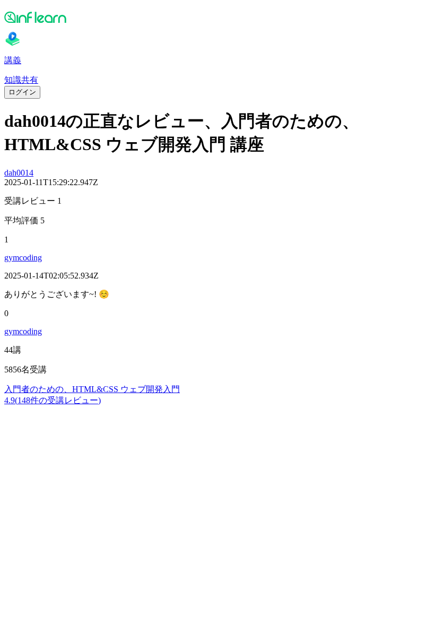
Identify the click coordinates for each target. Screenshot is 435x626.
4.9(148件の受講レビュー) (52, 400)
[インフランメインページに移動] (217, 17)
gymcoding (23, 257)
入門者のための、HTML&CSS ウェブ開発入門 (92, 389)
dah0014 (18, 172)
